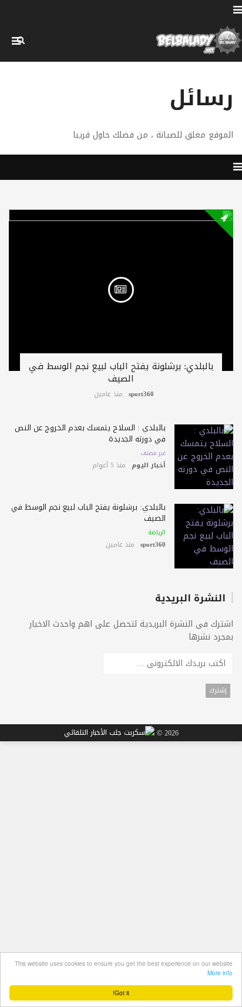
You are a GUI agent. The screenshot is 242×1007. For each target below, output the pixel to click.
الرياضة (157, 533)
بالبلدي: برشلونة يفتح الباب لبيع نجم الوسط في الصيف (121, 372)
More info (220, 972)
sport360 (141, 394)
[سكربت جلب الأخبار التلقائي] (109, 733)
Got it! (121, 992)
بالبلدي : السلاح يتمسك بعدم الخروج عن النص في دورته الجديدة (90, 433)
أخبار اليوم (149, 465)
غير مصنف (153, 453)
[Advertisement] (121, 867)
